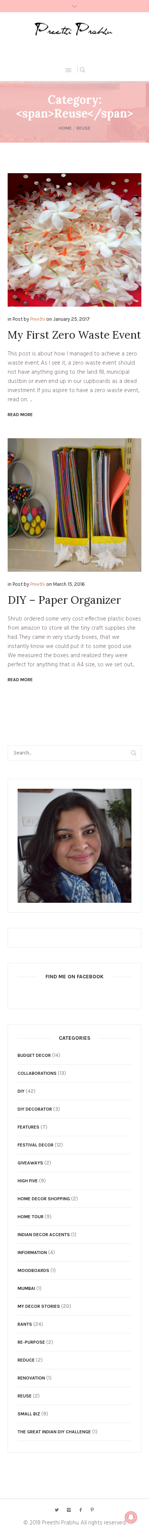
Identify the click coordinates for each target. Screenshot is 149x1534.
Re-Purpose (31, 1342)
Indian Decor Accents (44, 1234)
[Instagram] (69, 1510)
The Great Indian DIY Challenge (54, 1431)
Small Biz (29, 1414)
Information (32, 1252)
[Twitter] (57, 1510)
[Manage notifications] (131, 1517)
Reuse (83, 128)
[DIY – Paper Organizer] (74, 505)
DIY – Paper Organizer (64, 600)
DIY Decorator (35, 1109)
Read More (20, 414)
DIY (21, 1091)
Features (28, 1127)
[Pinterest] (92, 1510)
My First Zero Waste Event (74, 335)
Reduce (26, 1360)
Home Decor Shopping (44, 1198)
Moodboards (33, 1270)
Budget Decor (34, 1055)
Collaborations (37, 1073)
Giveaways (30, 1163)
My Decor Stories (39, 1306)
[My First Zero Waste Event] (74, 240)
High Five (28, 1180)
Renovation (31, 1378)
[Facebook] (80, 1510)
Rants (25, 1324)
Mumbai (26, 1288)
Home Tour (31, 1216)
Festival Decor (35, 1145)
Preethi (37, 319)
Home (65, 128)
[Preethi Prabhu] (75, 29)
